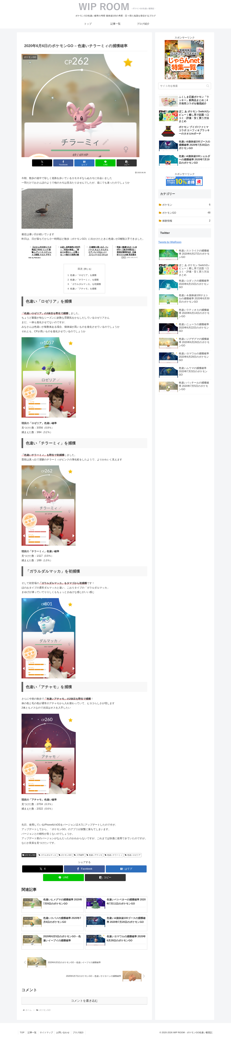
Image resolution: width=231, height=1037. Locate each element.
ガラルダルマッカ (48, 855)
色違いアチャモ (95, 855)
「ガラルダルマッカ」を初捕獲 (85, 284)
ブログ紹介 (78, 1032)
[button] (127, 162)
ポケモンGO (30, 855)
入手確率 (80, 855)
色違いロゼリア (133, 855)
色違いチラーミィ (114, 855)
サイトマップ (46, 1032)
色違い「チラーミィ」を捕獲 (84, 279)
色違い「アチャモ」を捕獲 (83, 288)
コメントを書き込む (84, 1000)
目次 (80, 268)
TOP (22, 1032)
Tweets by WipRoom (169, 242)
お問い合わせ (62, 1032)
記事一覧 (32, 1032)
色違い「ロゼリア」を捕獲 (83, 275)
